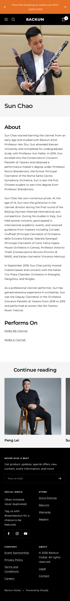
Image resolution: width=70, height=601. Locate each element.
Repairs (44, 519)
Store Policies (48, 498)
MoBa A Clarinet (15, 340)
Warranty (45, 512)
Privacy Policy (13, 560)
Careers (9, 578)
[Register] (59, 478)
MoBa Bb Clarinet (16, 331)
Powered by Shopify (37, 590)
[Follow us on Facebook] (8, 533)
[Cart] (64, 19)
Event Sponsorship (16, 552)
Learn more (35, 8)
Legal (42, 569)
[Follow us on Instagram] (17, 533)
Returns (44, 505)
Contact (44, 576)
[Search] (13, 19)
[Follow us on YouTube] (25, 533)
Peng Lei (11, 440)
